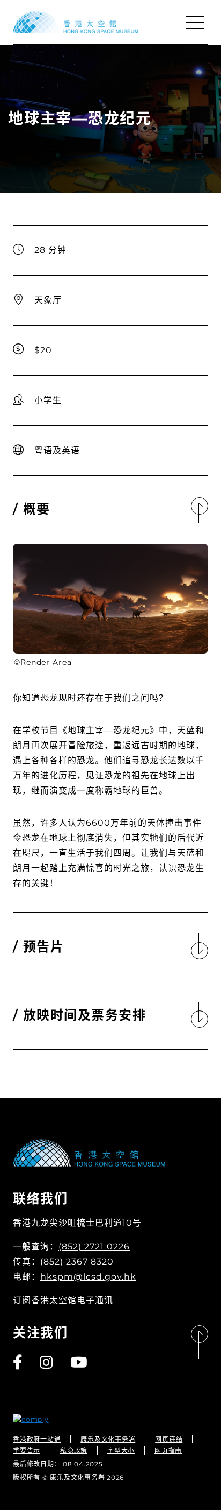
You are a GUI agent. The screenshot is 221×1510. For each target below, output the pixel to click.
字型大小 (121, 1450)
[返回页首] (199, 1342)
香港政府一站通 (37, 1439)
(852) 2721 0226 (94, 1246)
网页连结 (168, 1439)
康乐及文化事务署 (107, 1439)
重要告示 (26, 1450)
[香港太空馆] (75, 22)
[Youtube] (79, 1362)
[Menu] (194, 22)
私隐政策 (73, 1450)
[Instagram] (47, 1362)
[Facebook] (18, 1362)
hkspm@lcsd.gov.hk (88, 1277)
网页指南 (168, 1450)
